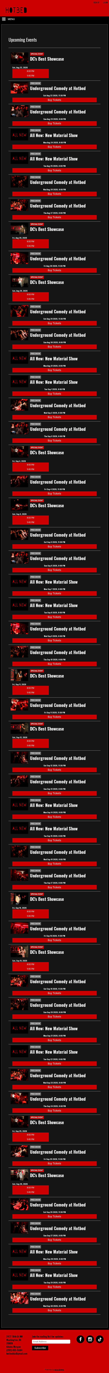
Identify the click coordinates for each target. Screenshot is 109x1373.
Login (105, 2)
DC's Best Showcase (47, 59)
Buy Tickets (54, 99)
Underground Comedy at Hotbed (58, 88)
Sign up (96, 2)
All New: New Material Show (54, 135)
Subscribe (40, 1347)
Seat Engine (59, 1369)
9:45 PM (30, 76)
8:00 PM (30, 71)
